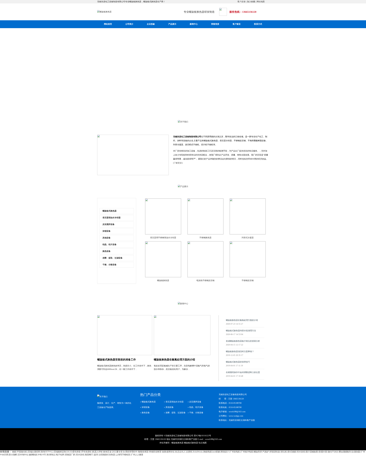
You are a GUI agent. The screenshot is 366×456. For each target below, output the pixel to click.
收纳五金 (108, 452)
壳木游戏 (301, 452)
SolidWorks (198, 452)
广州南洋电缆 (247, 452)
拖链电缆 (208, 452)
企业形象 (151, 24)
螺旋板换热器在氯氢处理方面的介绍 (174, 359)
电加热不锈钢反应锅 (205, 280)
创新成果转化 (168, 452)
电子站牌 (60, 455)
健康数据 (33, 455)
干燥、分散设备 (110, 265)
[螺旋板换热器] (104, 12)
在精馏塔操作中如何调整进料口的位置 (243, 374)
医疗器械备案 (312, 452)
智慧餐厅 (89, 455)
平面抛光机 (22, 452)
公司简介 (129, 24)
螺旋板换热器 (163, 280)
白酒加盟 (356, 452)
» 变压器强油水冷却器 (174, 402)
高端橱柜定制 (60, 452)
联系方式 (258, 24)
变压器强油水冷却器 (112, 218)
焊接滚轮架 (275, 452)
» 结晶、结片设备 (195, 407)
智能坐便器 (143, 452)
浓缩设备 (107, 231)
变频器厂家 (70, 455)
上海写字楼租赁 (123, 455)
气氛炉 (266, 452)
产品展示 (172, 24)
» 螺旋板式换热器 (148, 402)
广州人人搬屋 (137, 455)
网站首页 (108, 24)
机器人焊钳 (98, 452)
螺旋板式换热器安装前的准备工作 (116, 359)
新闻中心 (194, 24)
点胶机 (189, 452)
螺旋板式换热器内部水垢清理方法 (241, 332)
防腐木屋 (323, 452)
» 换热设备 (145, 413)
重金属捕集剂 (345, 452)
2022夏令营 (118, 452)
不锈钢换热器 (205, 238)
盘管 (96, 455)
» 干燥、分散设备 (195, 413)
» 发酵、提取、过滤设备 (175, 413)
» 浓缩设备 (145, 407)
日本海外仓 (23, 455)
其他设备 (107, 238)
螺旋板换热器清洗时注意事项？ (240, 353)
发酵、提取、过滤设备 (113, 258)
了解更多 (178, 163)
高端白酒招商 (34, 452)
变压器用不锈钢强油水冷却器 (163, 238)
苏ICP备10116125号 (202, 436)
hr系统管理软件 (130, 452)
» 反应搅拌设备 (194, 402)
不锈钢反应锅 (248, 280)
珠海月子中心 (47, 452)
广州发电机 (235, 452)
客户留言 (237, 24)
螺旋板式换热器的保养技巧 (238, 364)
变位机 (284, 452)
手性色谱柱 (86, 452)
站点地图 (203, 443)
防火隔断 (13, 455)
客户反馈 (241, 2)
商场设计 (225, 452)
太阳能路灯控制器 (107, 455)
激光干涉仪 (333, 452)
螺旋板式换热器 (110, 211)
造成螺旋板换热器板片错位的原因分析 (243, 343)
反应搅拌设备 (109, 224)
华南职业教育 (155, 452)
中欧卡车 (42, 455)
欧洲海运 (51, 455)
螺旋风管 (258, 452)
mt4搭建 (216, 452)
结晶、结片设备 (110, 244)
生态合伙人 (180, 452)
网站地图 (261, 2)
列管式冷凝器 (248, 238)
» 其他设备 (169, 407)
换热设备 (107, 251)
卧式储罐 (292, 452)
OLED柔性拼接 (73, 452)
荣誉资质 (215, 24)
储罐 (14, 452)
